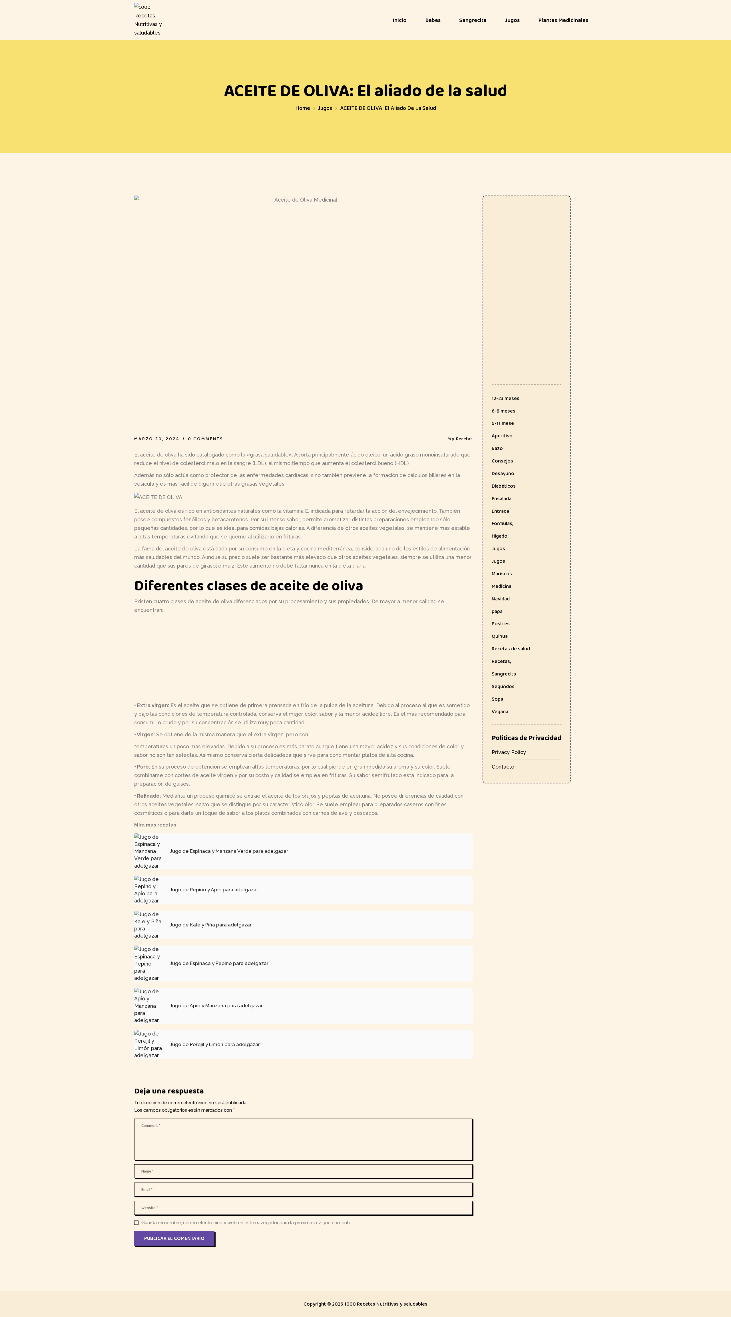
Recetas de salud (511, 648)
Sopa (497, 699)
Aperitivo (502, 435)
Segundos (503, 686)
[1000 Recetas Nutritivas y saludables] (151, 20)
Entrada (500, 511)
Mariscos (502, 573)
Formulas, (502, 523)
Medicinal (502, 586)
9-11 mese (503, 423)
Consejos (502, 461)
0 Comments (205, 438)
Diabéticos (504, 486)
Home (302, 108)
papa (497, 611)
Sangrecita (504, 673)
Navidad (501, 598)
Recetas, (501, 661)
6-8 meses (503, 411)
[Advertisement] (303, 658)
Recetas (464, 438)
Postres (501, 623)
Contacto (503, 767)
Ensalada (501, 498)
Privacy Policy (509, 752)
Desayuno (503, 473)
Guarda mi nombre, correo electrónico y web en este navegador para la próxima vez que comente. (246, 1222)
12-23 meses (505, 398)
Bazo (497, 448)
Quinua (500, 636)
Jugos (325, 108)
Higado (499, 536)
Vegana (500, 711)
